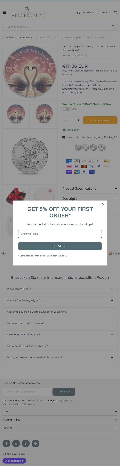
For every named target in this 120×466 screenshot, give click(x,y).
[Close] (103, 204)
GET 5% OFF (60, 246)
